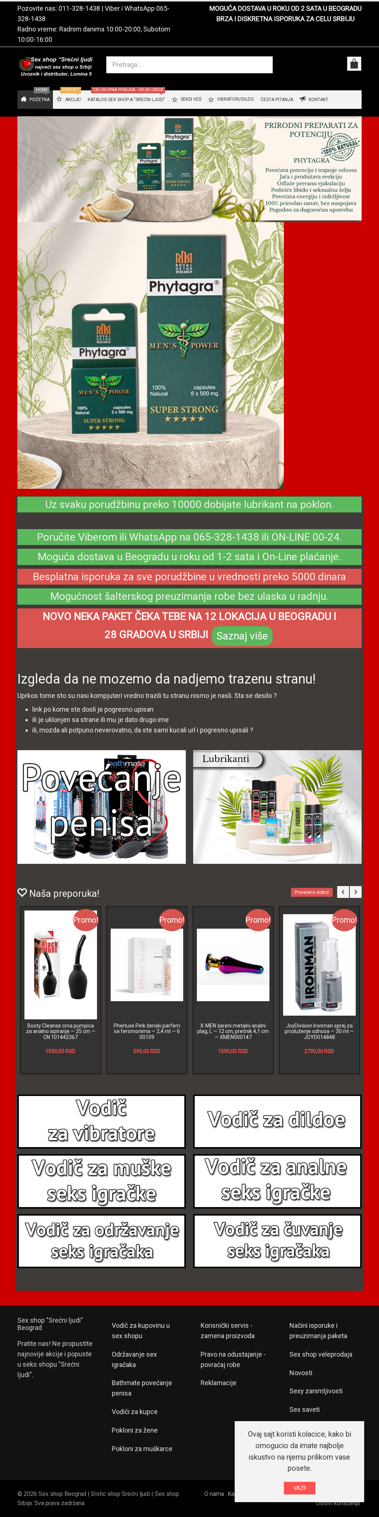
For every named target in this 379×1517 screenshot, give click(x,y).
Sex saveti (304, 1409)
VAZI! (300, 1488)
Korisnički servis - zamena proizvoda (228, 1330)
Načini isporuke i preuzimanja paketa (318, 1330)
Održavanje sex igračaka (134, 1359)
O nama (214, 1493)
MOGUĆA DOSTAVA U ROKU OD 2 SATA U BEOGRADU (285, 8)
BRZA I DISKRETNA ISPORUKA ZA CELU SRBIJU (286, 19)
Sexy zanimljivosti (316, 1391)
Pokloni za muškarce (142, 1449)
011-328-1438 (79, 8)
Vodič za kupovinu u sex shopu (141, 1330)
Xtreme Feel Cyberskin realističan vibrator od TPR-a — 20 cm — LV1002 (233, 1031)
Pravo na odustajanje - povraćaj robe (233, 1359)
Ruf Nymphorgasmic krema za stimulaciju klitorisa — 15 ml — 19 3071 (146, 1031)
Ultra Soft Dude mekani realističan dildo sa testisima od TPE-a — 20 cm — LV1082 (319, 1031)
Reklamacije (219, 1383)
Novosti (300, 1373)
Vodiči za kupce (135, 1412)
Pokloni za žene (135, 1430)
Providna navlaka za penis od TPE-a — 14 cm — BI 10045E (60, 1028)
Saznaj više (242, 636)
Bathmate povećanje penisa (142, 1388)
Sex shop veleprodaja (320, 1354)
